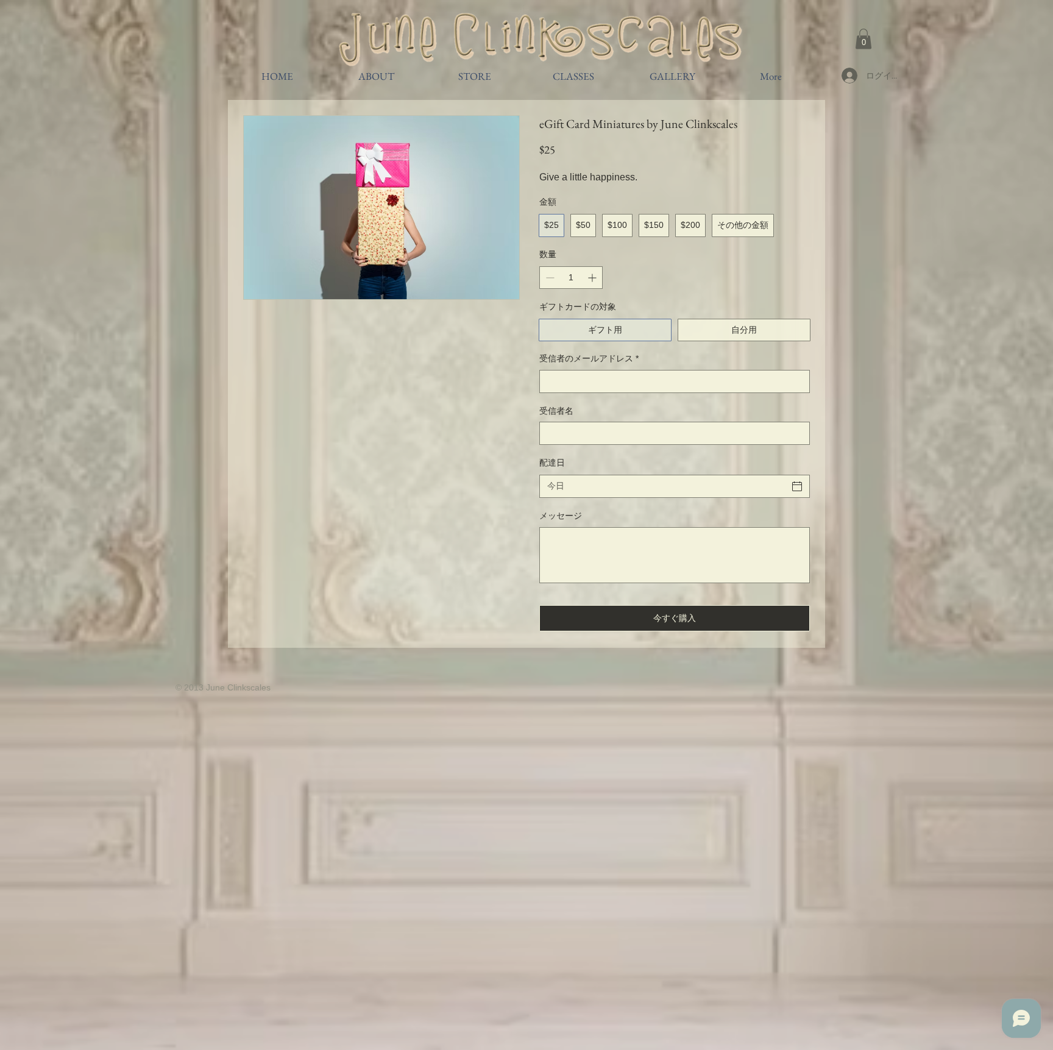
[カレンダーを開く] (797, 486)
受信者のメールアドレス (589, 358)
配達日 (552, 462)
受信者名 (556, 411)
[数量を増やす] (593, 277)
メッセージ (560, 515)
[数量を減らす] (548, 277)
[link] (863, 39)
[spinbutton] (571, 277)
